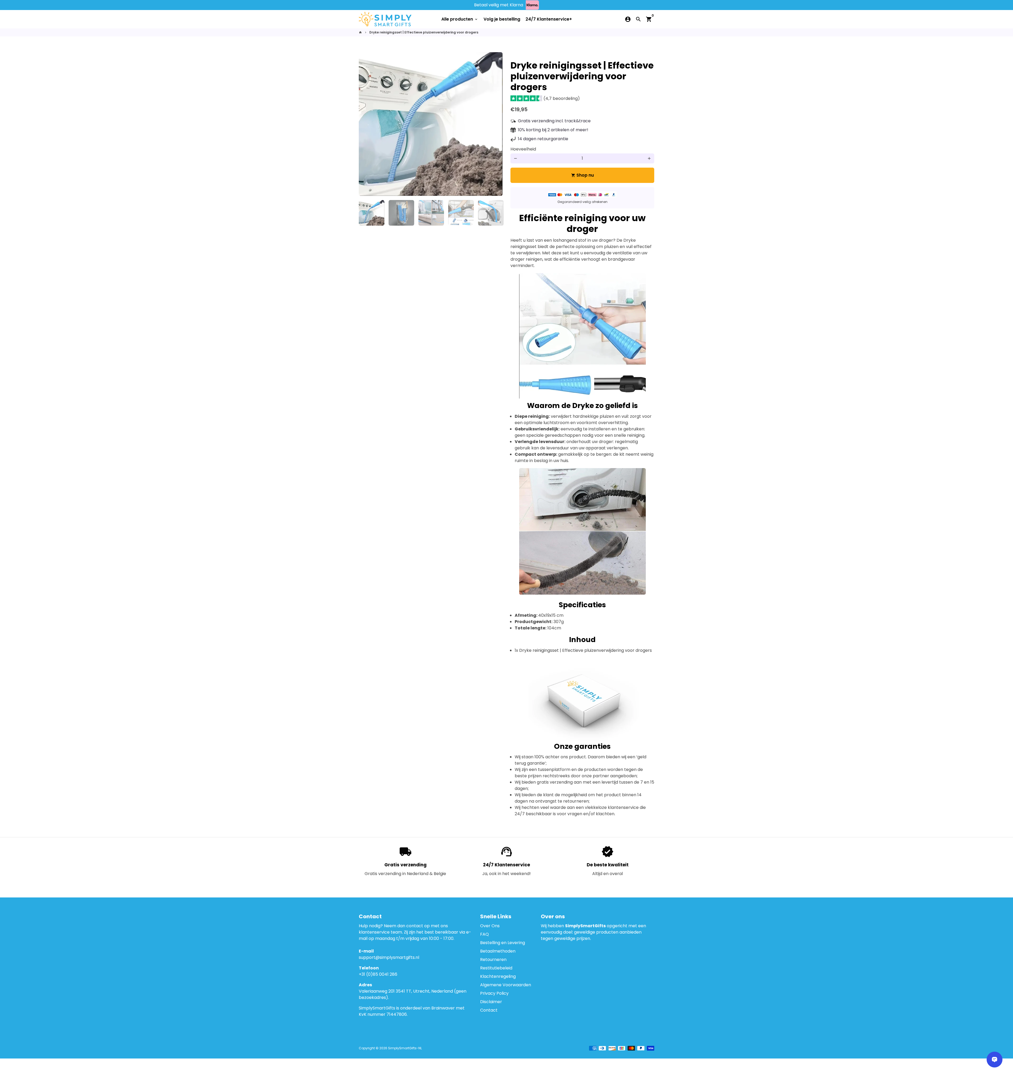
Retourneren (493, 959)
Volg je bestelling (502, 19)
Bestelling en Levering (502, 943)
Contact (489, 1010)
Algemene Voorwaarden (505, 985)
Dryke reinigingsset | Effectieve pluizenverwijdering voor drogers (423, 32)
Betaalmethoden (497, 951)
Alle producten (459, 19)
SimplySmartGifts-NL (405, 1048)
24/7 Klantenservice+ (548, 19)
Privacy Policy (494, 993)
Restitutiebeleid (496, 968)
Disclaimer (491, 1002)
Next (495, 124)
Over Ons (490, 926)
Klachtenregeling (498, 976)
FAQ (484, 934)
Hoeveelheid (523, 149)
